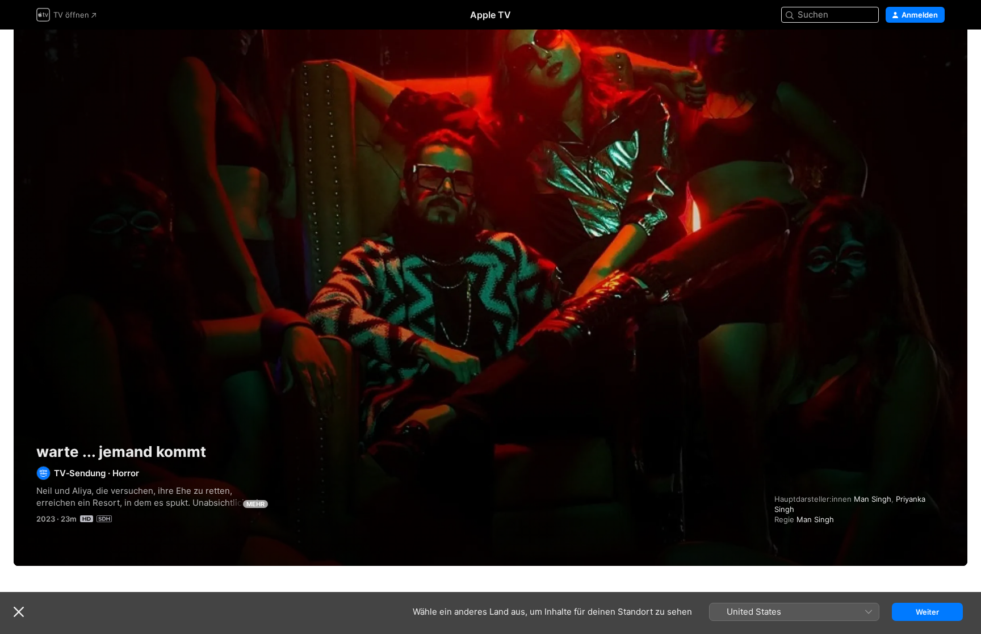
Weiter (927, 611)
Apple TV (490, 14)
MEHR (255, 504)
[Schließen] (19, 612)
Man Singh (872, 498)
